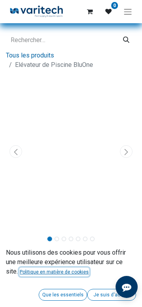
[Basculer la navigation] (128, 11)
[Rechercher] (126, 40)
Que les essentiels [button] (63, 295)
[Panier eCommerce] (89, 11)
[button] (16, 151)
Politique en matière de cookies (54, 272)
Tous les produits (30, 55)
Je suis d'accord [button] (111, 295)
